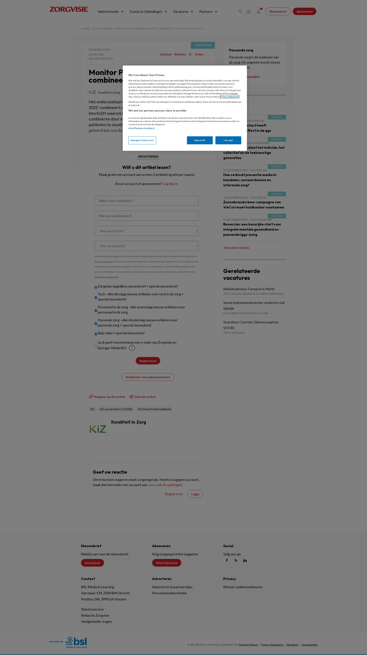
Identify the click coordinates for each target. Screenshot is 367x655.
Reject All (199, 140)
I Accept (228, 140)
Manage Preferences (142, 140)
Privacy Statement (229, 96)
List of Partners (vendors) (141, 128)
